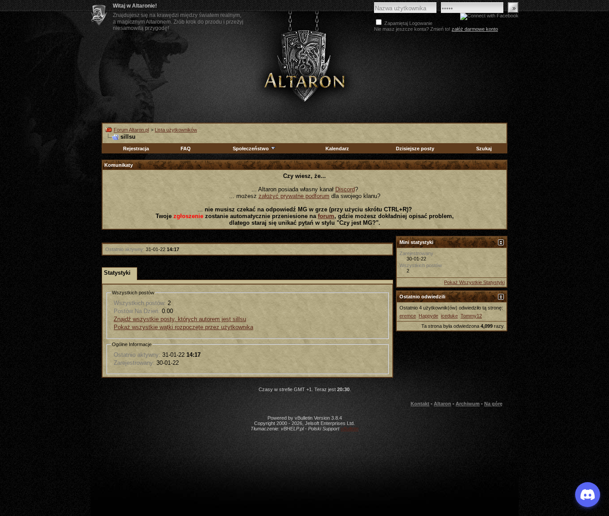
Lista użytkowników (176, 129)
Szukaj (484, 148)
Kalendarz (337, 148)
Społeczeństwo (251, 148)
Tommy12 (471, 315)
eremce (407, 315)
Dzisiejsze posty (415, 148)
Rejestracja (136, 148)
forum (326, 216)
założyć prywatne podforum (294, 196)
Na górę (493, 403)
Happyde (428, 315)
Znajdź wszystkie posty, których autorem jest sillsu (180, 319)
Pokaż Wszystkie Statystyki (474, 282)
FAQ (186, 148)
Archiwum (468, 403)
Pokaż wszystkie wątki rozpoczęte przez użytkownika (183, 327)
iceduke (449, 315)
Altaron (304, 65)
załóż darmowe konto (475, 29)
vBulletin (349, 428)
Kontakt (420, 403)
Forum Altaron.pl (131, 129)
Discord (345, 189)
